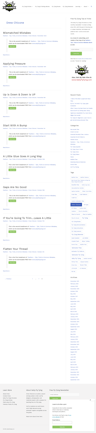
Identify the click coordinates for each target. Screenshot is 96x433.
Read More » (6, 55)
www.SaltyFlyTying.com (82, 80)
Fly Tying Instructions (77, 228)
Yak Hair (73, 271)
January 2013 (74, 369)
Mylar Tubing (85, 241)
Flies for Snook (75, 218)
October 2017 (74, 296)
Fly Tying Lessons (76, 231)
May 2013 (72, 359)
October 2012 (74, 377)
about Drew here (37, 416)
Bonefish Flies (75, 185)
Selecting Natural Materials (78, 162)
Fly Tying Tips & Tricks (76, 149)
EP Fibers (74, 208)
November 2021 (74, 281)
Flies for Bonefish (83, 211)
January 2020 (74, 286)
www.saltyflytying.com (39, 43)
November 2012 (74, 374)
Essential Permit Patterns (77, 137)
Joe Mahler (85, 238)
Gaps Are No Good (14, 187)
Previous (8, 279)
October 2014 (74, 324)
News (72, 157)
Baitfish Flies (74, 177)
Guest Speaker (76, 238)
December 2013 (74, 342)
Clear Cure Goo (86, 191)
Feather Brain (74, 139)
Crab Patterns (83, 194)
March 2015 (73, 311)
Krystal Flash (75, 241)
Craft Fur (74, 197)
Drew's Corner (74, 132)
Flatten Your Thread (15, 248)
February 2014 (74, 337)
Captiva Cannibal (75, 191)
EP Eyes (86, 204)
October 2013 (74, 347)
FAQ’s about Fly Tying (9, 402)
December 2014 (74, 319)
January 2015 (74, 316)
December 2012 (74, 372)
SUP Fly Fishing (74, 167)
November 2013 (74, 344)
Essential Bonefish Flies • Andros (79, 134)
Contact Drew (7, 396)
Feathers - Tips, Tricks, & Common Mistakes (15, 35)
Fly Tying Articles (26, 6)
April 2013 (73, 362)
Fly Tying (85, 218)
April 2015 (73, 309)
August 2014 (73, 329)
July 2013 (72, 354)
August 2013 (73, 352)
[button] (91, 6)
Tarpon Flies (83, 265)
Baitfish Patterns (84, 177)
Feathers (74, 211)
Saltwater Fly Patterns (78, 251)
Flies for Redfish (87, 214)
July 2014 (73, 331)
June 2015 (73, 304)
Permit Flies (74, 244)
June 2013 (73, 357)
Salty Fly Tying (76, 258)
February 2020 (74, 283)
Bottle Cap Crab (86, 184)
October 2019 (74, 291)
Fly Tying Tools (74, 152)
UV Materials (83, 268)
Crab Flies (74, 194)
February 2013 (74, 367)
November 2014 (74, 321)
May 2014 (73, 334)
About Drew (6, 394)
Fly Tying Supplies (75, 147)
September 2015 (75, 301)
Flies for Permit (76, 214)
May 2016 (73, 299)
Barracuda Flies (74, 129)
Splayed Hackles (84, 261)
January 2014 (74, 339)
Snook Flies (73, 164)
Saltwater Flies (77, 248)
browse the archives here (84, 58)
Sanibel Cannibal (88, 258)
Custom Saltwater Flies (78, 201)
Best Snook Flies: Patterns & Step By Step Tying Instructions (80, 181)
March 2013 (73, 364)
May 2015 (73, 306)
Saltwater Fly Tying (78, 255)
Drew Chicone (76, 204)
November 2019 (74, 288)
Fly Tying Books (56, 6)
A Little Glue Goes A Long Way (22, 156)
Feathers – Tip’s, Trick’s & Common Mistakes (44, 41)
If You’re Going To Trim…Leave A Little (27, 218)
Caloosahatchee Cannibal (77, 188)
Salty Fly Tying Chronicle (10, 398)
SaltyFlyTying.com (10, 429)
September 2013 (74, 349)
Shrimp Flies (75, 261)
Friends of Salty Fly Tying (10, 404)
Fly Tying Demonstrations (78, 225)
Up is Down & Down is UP (19, 94)
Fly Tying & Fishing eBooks (42, 6)
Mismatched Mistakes (17, 32)
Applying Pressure (14, 63)
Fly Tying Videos (74, 154)
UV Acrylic (74, 268)
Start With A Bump (15, 125)
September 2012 (74, 379)
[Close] (92, 400)
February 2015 (74, 314)
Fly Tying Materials (68, 6)
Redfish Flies (73, 159)
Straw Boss (74, 265)
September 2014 (75, 326)
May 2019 (73, 294)
